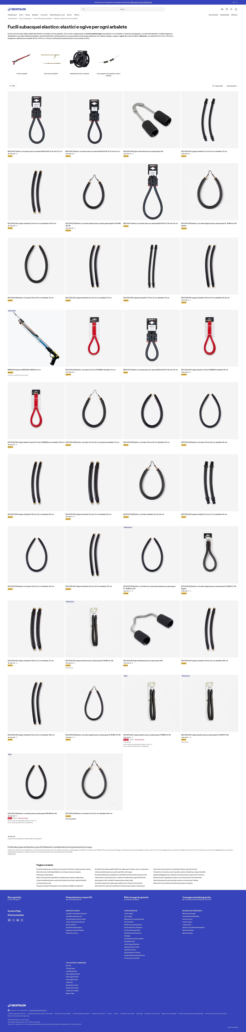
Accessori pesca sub (44, 883)
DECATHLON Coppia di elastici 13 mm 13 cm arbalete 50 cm (204, 514)
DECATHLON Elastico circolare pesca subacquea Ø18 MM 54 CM (32, 813)
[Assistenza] (226, 9)
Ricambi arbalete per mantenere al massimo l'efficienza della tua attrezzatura (64, 869)
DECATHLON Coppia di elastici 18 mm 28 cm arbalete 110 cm (89, 586)
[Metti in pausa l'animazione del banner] (233, 2)
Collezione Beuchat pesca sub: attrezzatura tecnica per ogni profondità (61, 880)
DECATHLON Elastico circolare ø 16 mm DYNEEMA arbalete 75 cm (91, 370)
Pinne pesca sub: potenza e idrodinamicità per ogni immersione (175, 869)
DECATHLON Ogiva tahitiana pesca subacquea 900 (143, 661)
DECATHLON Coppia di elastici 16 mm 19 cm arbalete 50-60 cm (32, 223)
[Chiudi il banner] (236, 2)
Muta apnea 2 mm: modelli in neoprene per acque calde (114, 880)
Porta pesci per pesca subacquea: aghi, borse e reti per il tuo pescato (118, 883)
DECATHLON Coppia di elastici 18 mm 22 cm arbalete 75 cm (31, 661)
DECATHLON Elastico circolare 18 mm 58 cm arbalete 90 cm (204, 442)
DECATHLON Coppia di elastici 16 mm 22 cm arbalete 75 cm (89, 298)
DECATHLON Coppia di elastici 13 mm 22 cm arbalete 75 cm (146, 298)
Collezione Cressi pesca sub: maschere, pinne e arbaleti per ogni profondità (179, 872)
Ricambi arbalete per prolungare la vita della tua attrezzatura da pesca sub (121, 875)
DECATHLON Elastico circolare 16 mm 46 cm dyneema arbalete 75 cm (92, 442)
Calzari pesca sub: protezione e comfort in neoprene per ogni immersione (120, 877)
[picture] (36, 119)
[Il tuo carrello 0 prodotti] (236, 9)
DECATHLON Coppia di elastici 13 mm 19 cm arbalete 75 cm (204, 151)
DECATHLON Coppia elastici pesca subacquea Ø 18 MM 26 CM (89, 661)
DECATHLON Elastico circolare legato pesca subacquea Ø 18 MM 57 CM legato (208, 587)
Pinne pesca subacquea (45, 875)
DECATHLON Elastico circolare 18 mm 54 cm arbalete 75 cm (31, 298)
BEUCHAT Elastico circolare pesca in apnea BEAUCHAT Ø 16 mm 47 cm (93, 151)
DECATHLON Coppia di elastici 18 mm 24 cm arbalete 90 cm (31, 514)
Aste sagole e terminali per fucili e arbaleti (108, 74)
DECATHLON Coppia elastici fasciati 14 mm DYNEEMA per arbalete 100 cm (36, 442)
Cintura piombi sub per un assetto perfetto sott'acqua (113, 872)
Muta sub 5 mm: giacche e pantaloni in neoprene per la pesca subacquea (120, 886)
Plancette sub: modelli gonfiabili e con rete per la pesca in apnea (59, 872)
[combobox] (232, 86)
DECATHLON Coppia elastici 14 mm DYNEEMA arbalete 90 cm (204, 370)
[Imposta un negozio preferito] (222, 9)
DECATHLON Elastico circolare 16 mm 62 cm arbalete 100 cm (89, 813)
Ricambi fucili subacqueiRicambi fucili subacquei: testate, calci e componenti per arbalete (126, 869)
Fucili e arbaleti (22, 73)
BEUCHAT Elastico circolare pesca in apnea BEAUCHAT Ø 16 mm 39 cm (150, 370)
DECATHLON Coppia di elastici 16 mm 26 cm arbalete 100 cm (31, 735)
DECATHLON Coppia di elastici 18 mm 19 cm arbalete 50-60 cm (205, 298)
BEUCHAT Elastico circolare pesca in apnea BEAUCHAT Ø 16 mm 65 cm (150, 223)
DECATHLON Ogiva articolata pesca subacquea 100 (143, 151)
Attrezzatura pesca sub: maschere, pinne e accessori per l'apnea (175, 880)
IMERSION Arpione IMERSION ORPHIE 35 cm (24, 370)
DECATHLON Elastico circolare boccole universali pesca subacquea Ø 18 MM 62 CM (149, 587)
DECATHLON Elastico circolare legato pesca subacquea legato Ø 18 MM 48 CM (93, 224)
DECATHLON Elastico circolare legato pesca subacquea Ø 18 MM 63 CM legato (208, 224)
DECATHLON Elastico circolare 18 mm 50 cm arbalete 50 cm (146, 442)
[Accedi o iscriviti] (231, 9)
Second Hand (213, 15)
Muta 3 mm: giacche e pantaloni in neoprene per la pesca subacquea (60, 877)
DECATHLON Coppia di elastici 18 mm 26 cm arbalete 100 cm (204, 661)
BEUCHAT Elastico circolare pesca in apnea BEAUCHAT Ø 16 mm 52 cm (35, 151)
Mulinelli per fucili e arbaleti (79, 73)
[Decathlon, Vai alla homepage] (17, 9)
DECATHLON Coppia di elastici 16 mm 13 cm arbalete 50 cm (88, 514)
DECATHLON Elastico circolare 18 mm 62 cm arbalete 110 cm (31, 586)
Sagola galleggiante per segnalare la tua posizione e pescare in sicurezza (178, 875)
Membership (224, 15)
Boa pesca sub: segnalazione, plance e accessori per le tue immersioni (177, 877)
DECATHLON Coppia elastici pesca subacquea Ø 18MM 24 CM (147, 735)
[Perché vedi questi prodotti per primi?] (213, 86)
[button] (151, 744)
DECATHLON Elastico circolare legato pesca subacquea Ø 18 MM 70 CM (93, 735)
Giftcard (234, 15)
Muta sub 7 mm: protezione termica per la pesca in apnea (173, 883)
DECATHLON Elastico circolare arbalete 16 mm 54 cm (143, 514)
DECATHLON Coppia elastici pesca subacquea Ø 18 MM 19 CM (205, 735)
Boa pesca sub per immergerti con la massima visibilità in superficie (60, 886)
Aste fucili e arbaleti (51, 73)
